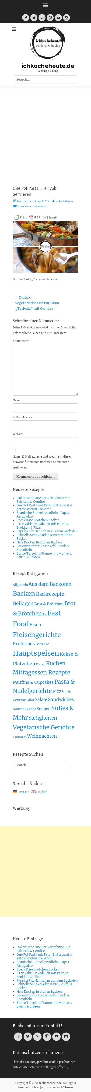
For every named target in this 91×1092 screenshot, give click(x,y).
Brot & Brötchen (49, 604)
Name (16, 400)
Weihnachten (42, 736)
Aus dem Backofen (50, 584)
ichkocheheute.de (47, 65)
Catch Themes (65, 1087)
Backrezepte (50, 594)
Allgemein (20, 585)
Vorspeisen (19, 736)
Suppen (44, 708)
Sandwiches (61, 699)
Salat (30, 700)
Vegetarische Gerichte (43, 727)
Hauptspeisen (36, 653)
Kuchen (40, 664)
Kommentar (22, 341)
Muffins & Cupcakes (33, 682)
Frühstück (24, 643)
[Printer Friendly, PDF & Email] (35, 217)
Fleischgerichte (37, 635)
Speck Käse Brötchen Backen (38, 520)
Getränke (42, 644)
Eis (44, 614)
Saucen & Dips (24, 709)
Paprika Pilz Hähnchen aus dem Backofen (47, 531)
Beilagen (23, 603)
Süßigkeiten (42, 718)
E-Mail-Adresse (23, 417)
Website (18, 434)
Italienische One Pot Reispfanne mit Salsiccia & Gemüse (43, 500)
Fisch (35, 624)
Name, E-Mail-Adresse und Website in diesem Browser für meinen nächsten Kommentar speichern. (42, 462)
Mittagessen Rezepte (41, 672)
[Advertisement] (45, 133)
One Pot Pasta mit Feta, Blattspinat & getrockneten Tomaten (45, 507)
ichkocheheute (64, 201)
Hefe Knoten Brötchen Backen (39, 542)
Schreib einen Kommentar (32, 206)
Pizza (58, 691)
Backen (24, 593)
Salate (41, 699)
